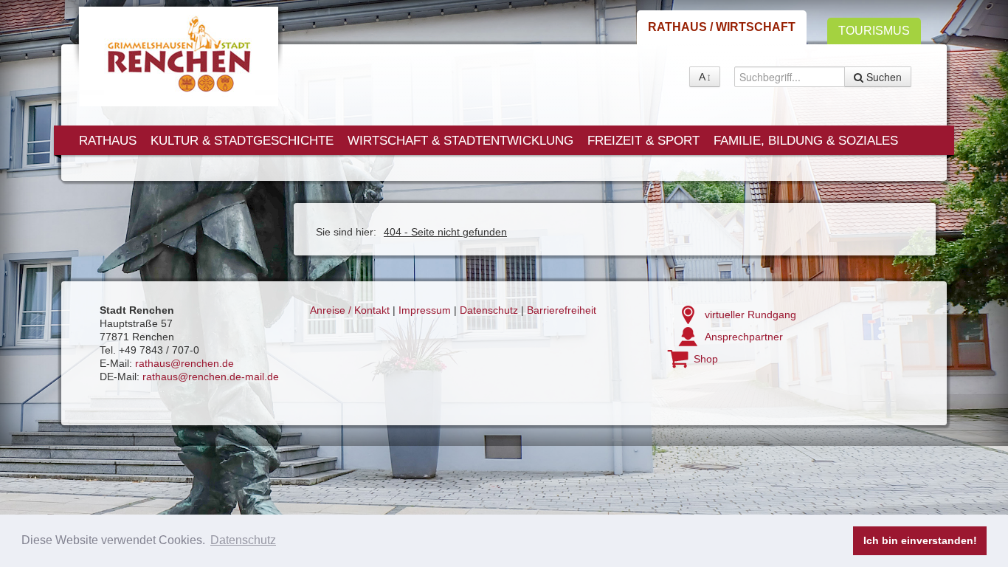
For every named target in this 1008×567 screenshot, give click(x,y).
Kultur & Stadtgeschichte (242, 141)
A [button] (702, 77)
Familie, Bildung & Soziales (806, 141)
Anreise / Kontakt (350, 310)
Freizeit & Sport (643, 141)
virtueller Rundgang (750, 314)
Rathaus (108, 141)
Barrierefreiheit (561, 310)
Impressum (424, 310)
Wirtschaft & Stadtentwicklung (460, 141)
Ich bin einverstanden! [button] (920, 540)
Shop (706, 359)
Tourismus (874, 30)
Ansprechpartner (744, 337)
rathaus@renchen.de (184, 363)
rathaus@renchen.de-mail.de (210, 376)
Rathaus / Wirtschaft (721, 27)
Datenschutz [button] (243, 540)
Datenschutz (489, 310)
